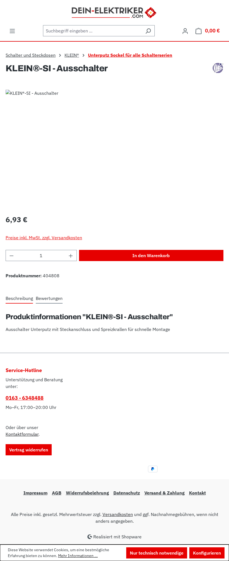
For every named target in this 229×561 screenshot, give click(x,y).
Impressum (35, 493)
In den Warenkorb (151, 255)
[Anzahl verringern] (11, 255)
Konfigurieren (207, 553)
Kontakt (197, 493)
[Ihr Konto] (185, 30)
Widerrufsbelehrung (87, 493)
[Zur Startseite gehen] (115, 12)
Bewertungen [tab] (49, 298)
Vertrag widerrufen (28, 450)
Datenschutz (126, 493)
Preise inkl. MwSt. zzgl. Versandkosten (44, 237)
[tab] (19, 298)
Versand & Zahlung (164, 493)
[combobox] (92, 30)
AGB (56, 493)
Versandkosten (117, 514)
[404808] (114, 150)
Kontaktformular (22, 434)
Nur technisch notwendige (156, 553)
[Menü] (12, 30)
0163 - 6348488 (25, 398)
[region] (114, 150)
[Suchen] (148, 30)
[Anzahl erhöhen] (71, 255)
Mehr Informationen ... (78, 555)
